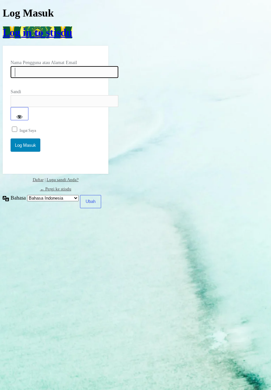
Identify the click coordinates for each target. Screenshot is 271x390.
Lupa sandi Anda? (63, 179)
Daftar (38, 179)
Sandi (16, 91)
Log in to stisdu (37, 32)
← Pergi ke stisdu (55, 188)
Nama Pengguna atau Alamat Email (44, 62)
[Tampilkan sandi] (19, 113)
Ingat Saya (27, 130)
